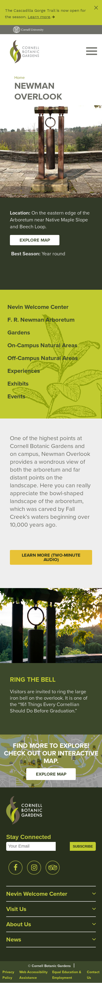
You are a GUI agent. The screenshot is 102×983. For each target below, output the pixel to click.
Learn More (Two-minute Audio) (51, 557)
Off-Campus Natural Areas (42, 358)
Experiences (23, 370)
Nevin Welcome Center (38, 307)
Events (16, 396)
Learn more (39, 16)
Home (19, 77)
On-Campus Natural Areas (42, 345)
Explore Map (51, 774)
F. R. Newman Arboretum (41, 319)
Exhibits (17, 383)
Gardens (18, 332)
